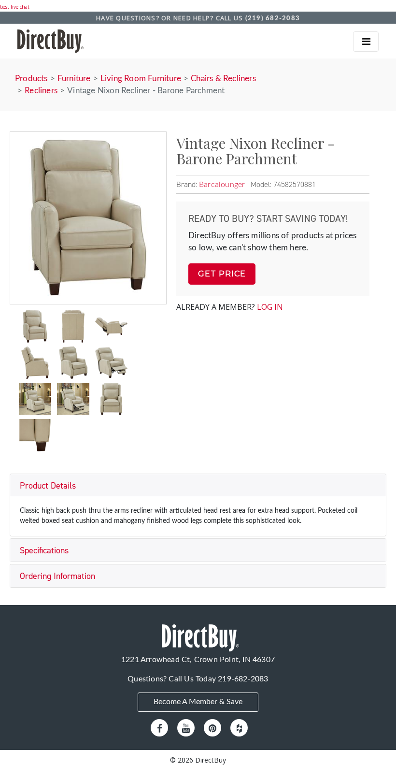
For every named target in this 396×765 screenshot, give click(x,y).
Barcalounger (222, 184)
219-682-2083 (243, 679)
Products (31, 78)
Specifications (44, 550)
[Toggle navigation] (366, 41)
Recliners (41, 91)
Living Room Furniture (140, 78)
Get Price (222, 273)
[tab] (198, 485)
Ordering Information (57, 576)
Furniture (74, 78)
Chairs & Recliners (223, 78)
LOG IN (270, 307)
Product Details (48, 485)
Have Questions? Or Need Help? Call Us (198, 18)
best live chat (14, 6)
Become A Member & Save (198, 702)
